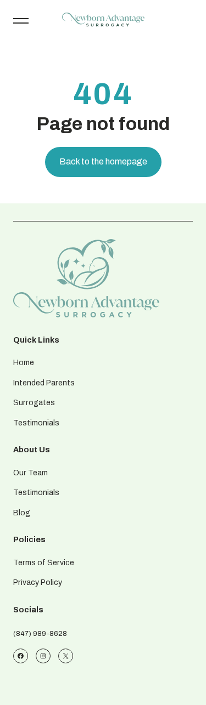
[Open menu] (21, 19)
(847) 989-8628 (40, 634)
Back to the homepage (103, 161)
